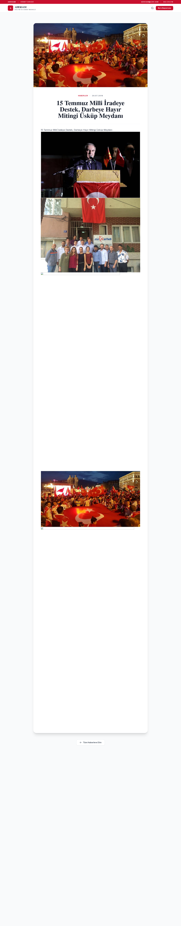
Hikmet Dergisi (27, 2)
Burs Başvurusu (164, 8)
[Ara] (152, 8)
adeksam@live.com (149, 2)
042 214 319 (168, 2)
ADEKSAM (12, 2)
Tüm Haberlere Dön (92, 742)
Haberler (83, 96)
